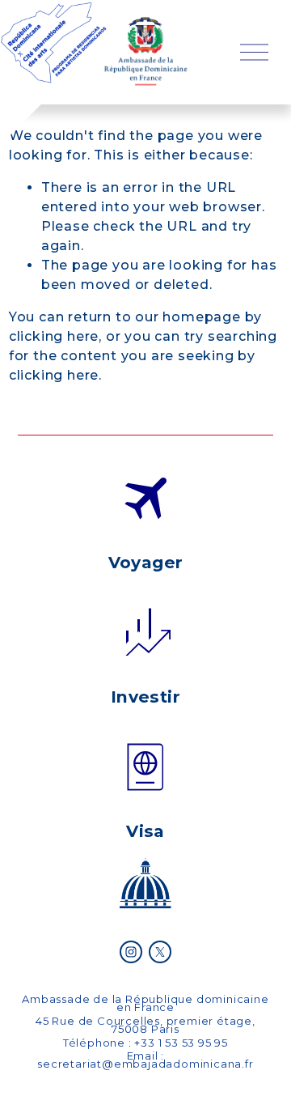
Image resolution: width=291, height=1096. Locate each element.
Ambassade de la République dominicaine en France (145, 1002)
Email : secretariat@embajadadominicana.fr (145, 1059)
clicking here (54, 336)
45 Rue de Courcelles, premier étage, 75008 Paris (145, 1024)
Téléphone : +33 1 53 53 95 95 (145, 1042)
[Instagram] (131, 952)
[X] (160, 952)
